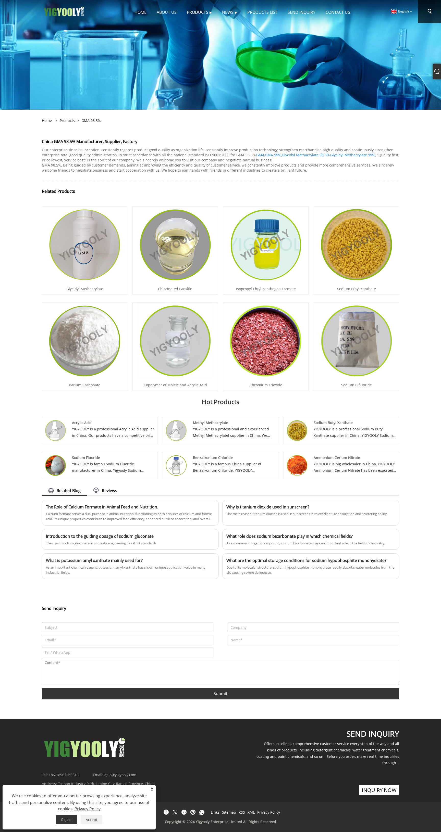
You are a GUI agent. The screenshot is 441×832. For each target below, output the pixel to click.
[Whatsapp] (201, 812)
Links (215, 812)
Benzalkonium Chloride (213, 457)
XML (251, 812)
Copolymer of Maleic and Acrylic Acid (175, 384)
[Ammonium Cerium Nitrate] (297, 465)
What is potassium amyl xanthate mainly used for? (94, 560)
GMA (260, 154)
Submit (220, 693)
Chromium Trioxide (266, 384)
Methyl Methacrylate (210, 422)
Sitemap (229, 812)
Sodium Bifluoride (356, 384)
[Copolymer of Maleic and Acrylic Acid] (175, 340)
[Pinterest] (192, 812)
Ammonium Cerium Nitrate (337, 457)
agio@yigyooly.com (120, 774)
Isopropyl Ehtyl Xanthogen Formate (266, 288)
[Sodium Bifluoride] (356, 340)
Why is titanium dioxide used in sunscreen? (267, 507)
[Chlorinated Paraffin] (175, 244)
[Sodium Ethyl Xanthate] (356, 244)
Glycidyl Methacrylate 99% (352, 154)
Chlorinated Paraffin (175, 288)
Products (67, 120)
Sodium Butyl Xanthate (333, 422)
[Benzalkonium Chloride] (176, 465)
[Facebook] (166, 812)
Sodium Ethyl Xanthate (356, 288)
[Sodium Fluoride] (55, 465)
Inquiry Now (379, 790)
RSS (242, 812)
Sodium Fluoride (86, 457)
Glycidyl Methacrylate (84, 288)
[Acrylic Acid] (55, 430)
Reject (66, 819)
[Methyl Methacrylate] (176, 430)
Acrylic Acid (82, 422)
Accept (91, 819)
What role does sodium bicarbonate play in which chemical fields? (289, 536)
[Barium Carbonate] (84, 340)
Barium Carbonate (84, 384)
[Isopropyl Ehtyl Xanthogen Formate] (266, 244)
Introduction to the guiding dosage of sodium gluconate (100, 536)
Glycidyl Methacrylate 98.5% (306, 154)
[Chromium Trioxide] (266, 340)
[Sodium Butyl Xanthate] (297, 430)
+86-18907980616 (64, 774)
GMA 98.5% (91, 120)
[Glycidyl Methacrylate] (84, 244)
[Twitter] (175, 812)
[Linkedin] (184, 812)
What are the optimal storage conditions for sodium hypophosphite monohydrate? (306, 560)
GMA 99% (273, 154)
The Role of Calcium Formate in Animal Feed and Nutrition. (102, 507)
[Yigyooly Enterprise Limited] (64, 11)
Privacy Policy (268, 812)
